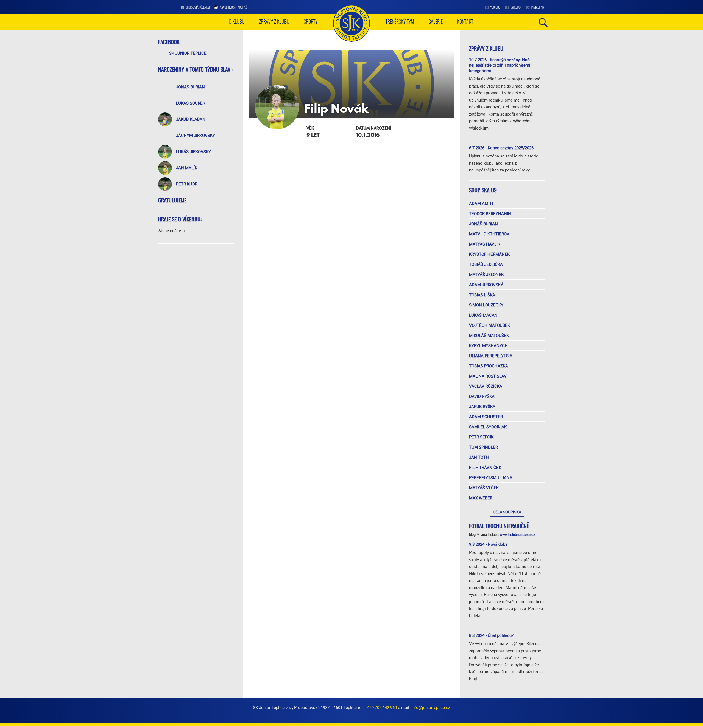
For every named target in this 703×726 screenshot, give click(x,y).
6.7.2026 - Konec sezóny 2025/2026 (501, 147)
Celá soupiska (507, 511)
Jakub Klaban (190, 119)
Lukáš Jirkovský (193, 151)
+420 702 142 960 (381, 707)
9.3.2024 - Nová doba (488, 544)
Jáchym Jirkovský (195, 135)
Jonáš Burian (190, 86)
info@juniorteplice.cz (430, 707)
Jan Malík (186, 167)
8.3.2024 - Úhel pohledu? (491, 635)
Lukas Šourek (190, 103)
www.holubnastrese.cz (517, 534)
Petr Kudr (186, 184)
